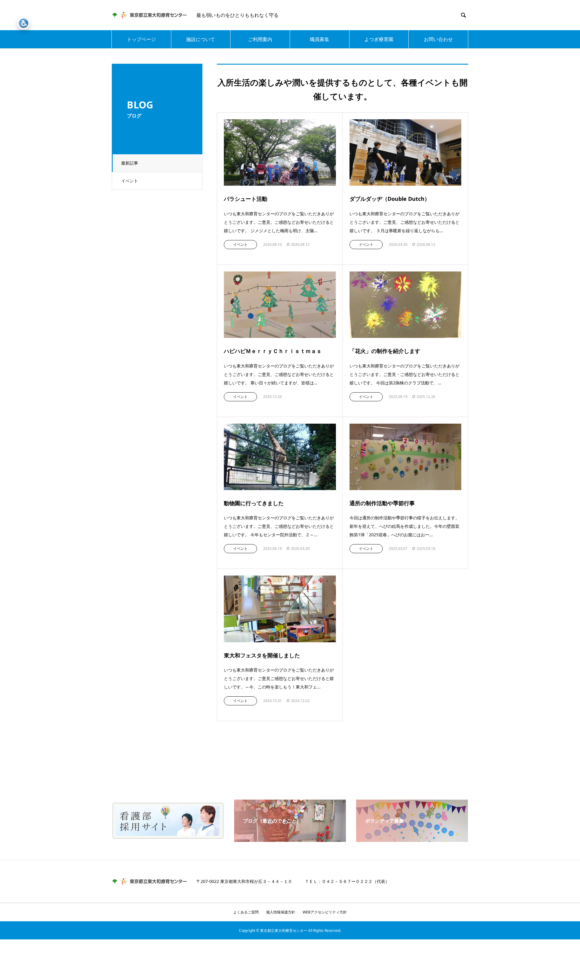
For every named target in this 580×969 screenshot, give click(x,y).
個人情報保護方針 (280, 912)
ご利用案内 (260, 39)
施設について (200, 39)
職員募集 (319, 39)
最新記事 (129, 163)
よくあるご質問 (246, 912)
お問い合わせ (438, 39)
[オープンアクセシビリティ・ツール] (24, 23)
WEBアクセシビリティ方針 (325, 912)
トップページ (141, 39)
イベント (129, 181)
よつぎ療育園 (378, 39)
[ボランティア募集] (412, 839)
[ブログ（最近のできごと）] (290, 839)
